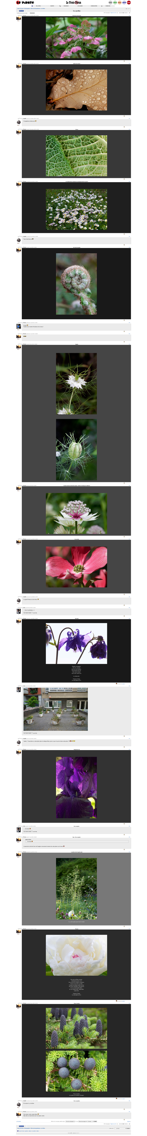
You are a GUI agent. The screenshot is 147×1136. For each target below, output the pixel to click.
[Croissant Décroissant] (92, 1121)
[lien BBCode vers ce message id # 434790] (19, 125)
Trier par (76, 1121)
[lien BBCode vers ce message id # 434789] (19, 68)
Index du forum (20, 8)
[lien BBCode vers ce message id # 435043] (19, 243)
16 (129, 12)
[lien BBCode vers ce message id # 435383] (18, 833)
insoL (24, 607)
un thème (43, 8)
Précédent (19, 1121)
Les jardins (76, 11)
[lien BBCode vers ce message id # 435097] (19, 349)
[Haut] (18, 15)
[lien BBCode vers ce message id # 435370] (18, 614)
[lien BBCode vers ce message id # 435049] (19, 339)
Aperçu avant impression (126, 8)
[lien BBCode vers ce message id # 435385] (19, 857)
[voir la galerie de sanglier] (18, 125)
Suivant (128, 1121)
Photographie (27, 8)
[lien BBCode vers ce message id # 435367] (19, 544)
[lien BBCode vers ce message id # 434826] (19, 134)
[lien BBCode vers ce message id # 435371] (19, 623)
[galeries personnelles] (124, 2)
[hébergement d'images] (115, 2)
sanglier (24, 118)
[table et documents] (110, 2)
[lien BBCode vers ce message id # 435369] (19, 603)
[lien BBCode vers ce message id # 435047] (19, 252)
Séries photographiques (35, 8)
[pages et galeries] (120, 2)
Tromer (24, 322)
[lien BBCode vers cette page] (21, 10)
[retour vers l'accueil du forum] (73, 2)
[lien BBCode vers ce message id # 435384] (19, 842)
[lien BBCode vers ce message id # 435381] (19, 745)
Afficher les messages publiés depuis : (58, 1121)
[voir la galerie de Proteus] (18, 68)
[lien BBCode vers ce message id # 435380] (18, 692)
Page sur (113, 12)
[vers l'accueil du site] (25, 2)
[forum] (129, 2)
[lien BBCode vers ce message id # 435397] (19, 1008)
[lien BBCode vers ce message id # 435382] (19, 754)
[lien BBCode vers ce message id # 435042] (19, 186)
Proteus (24, 15)
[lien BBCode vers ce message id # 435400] (19, 1117)
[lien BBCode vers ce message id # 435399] (19, 1107)
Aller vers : (111, 1128)
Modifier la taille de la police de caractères (129, 8)
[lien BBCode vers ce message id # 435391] (19, 934)
